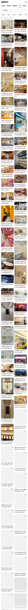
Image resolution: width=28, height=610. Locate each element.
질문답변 (9, 6)
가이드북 (24, 6)
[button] (26, 2)
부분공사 (3, 6)
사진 (20, 6)
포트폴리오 (14, 6)
